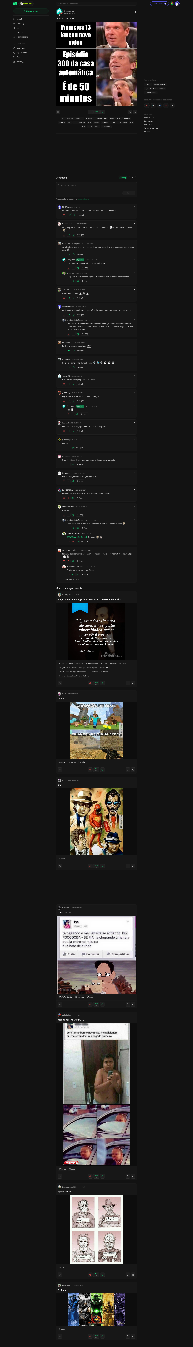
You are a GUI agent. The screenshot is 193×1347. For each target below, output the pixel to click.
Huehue (73, 762)
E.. (70, 122)
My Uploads (22, 52)
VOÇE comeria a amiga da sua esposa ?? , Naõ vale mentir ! (89, 599)
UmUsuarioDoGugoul (75, 320)
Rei (90, 126)
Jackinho (65, 439)
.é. (90, 122)
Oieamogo (66, 359)
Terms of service (151, 128)
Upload (32, 11)
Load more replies (72, 579)
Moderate (21, 48)
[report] (130, 112)
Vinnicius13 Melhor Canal (97, 118)
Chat (19, 57)
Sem (60, 784)
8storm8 (65, 423)
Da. (97, 126)
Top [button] (18, 28)
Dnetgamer (69, 11)
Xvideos (63, 762)
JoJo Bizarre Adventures (156, 88)
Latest (19, 19)
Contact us (148, 121)
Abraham (94, 671)
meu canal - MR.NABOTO (71, 1019)
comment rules (83, 199)
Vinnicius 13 (80, 122)
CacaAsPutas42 (68, 306)
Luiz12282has (67, 490)
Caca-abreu (66, 1285)
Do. (113, 122)
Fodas (62, 122)
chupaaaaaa (64, 912)
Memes (63, 1169)
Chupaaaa (80, 997)
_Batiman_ (66, 393)
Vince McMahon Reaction (73, 118)
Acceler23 (66, 376)
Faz (119, 118)
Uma (97, 122)
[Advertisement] (161, 42)
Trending (20, 23)
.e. (132, 122)
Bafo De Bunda (66, 997)
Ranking (20, 61)
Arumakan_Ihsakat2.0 (70, 550)
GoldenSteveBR (68, 224)
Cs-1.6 (61, 698)
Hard (64, 694)
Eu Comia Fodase (66, 663)
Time (132, 178)
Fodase (80, 663)
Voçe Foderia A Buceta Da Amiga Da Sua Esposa (78, 667)
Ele (112, 118)
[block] (135, 112)
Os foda (62, 1290)
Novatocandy (67, 473)
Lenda (105, 122)
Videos (127, 118)
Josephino (70, 273)
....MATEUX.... (67, 290)
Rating (123, 178)
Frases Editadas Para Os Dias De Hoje (74, 676)
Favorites (21, 43)
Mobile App (149, 117)
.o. (84, 126)
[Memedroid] (15, 3)
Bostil (149, 84)
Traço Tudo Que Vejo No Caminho (73, 671)
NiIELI (64, 594)
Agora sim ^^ (64, 1191)
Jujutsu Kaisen (160, 84)
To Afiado (104, 667)
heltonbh (65, 908)
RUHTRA (65, 207)
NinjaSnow (66, 456)
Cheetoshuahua (68, 506)
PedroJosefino (67, 342)
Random (20, 32)
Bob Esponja (151, 92)
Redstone (106, 126)
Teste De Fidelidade (118, 663)
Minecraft (123, 122)
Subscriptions (22, 37)
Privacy (147, 131)
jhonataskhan (67, 1187)
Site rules (148, 124)
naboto (65, 1015)
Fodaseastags (92, 663)
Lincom (105, 671)
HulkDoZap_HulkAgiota (71, 243)
